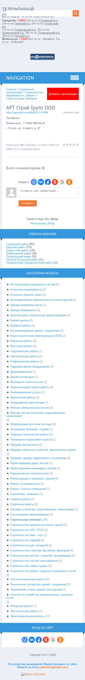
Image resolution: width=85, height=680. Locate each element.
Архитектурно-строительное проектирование (38, 315)
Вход (51, 223)
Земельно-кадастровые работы (29, 387)
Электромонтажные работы (27, 616)
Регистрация (38, 223)
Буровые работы (20, 325)
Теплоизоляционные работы (27, 579)
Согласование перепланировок (29, 514)
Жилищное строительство (26, 382)
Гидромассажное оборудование (30, 366)
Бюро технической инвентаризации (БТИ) (36, 335)
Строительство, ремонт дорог (28, 565)
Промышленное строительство (29, 473)
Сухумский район (30, 149)
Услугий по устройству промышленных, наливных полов (39, 596)
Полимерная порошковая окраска (31, 439)
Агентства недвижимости (26, 289)
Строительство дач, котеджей (29, 545)
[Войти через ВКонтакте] (41, 182)
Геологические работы (24, 356)
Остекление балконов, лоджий (29, 429)
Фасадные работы (21, 605)
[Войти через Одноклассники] (69, 182)
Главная (11, 89)
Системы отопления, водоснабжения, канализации (42, 509)
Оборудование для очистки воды (31, 424)
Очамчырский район (18, 253)
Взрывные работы (21, 340)
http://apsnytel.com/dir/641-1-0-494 (27, 112)
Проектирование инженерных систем (33, 468)
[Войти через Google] (62, 182)
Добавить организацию (63, 94)
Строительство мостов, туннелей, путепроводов (40, 555)
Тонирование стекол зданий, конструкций (36, 589)
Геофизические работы (24, 361)
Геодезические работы (24, 351)
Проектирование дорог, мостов (29, 463)
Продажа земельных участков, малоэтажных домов (43, 449)
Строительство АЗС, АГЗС (27, 529)
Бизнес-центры (19, 320)
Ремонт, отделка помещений (28, 488)
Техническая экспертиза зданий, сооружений (38, 584)
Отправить (27, 203)
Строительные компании (21, 98)
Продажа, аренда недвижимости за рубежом (38, 458)
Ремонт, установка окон (25, 483)
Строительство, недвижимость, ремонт (25, 94)
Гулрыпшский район (18, 256)
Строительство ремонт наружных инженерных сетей (43, 571)
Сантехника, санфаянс (24, 494)
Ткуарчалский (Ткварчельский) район (29, 262)
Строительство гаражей (25, 540)
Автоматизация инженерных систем (32, 284)
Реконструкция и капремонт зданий (32, 478)
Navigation (20, 78)
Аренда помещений (22, 310)
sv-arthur (43, 145)
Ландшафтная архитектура (27, 402)
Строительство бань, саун (26, 535)
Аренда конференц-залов (26, 305)
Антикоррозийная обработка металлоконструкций (41, 299)
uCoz (42, 658)
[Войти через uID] (34, 182)
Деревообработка (21, 371)
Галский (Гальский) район (22, 259)
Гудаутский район (17, 250)
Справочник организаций (20, 91)
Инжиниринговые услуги (25, 392)
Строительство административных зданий (36, 524)
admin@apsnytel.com (53, 667)
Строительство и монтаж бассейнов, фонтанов (39, 550)
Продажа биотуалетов (24, 444)
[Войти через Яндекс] (55, 182)
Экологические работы (24, 611)
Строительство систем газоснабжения (34, 560)
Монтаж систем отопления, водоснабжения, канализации (35, 414)
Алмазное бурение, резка (26, 294)
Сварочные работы (22, 504)
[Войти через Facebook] (48, 182)
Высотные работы (21, 346)
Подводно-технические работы (29, 434)
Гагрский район (15, 247)
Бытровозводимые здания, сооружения (34, 330)
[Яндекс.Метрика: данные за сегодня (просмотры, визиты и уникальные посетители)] (33, 674)
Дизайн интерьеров (22, 376)
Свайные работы (20, 499)
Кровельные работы (22, 397)
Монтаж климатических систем (29, 407)
